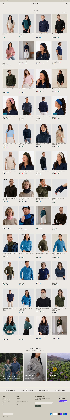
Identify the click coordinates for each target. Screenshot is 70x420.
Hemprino (6, 416)
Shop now (4, 398)
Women (25, 6)
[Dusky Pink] (3, 65)
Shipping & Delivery (6, 399)
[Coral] (39, 64)
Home (21, 6)
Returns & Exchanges (6, 401)
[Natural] (3, 37)
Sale (43, 6)
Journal (18, 402)
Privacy (4, 402)
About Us (48, 6)
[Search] (3, 3)
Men (30, 6)
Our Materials (19, 399)
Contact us (4, 404)
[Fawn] (54, 64)
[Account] (64, 3)
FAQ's (18, 404)
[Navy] (36, 37)
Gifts (40, 6)
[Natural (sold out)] (41, 91)
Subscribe (38, 405)
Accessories (35, 6)
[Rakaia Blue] (40, 37)
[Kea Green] (39, 37)
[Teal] (4, 37)
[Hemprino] (35, 3)
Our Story (18, 398)
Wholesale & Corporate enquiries (22, 401)
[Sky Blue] (23, 92)
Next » (36, 344)
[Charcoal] (37, 37)
